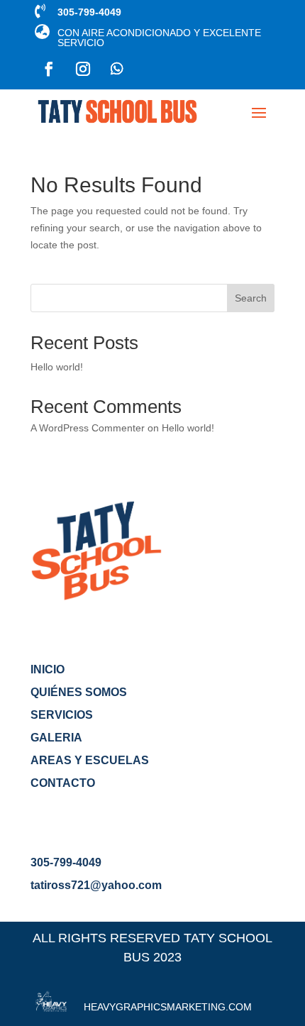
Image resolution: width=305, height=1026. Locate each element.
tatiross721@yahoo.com (96, 885)
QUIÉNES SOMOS (78, 692)
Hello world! (56, 367)
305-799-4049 (65, 862)
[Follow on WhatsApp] (117, 69)
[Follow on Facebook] (49, 69)
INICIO (47, 669)
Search (251, 298)
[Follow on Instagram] (83, 69)
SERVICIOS (61, 715)
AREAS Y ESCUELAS (89, 760)
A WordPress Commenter (87, 428)
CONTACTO (62, 783)
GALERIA (56, 738)
